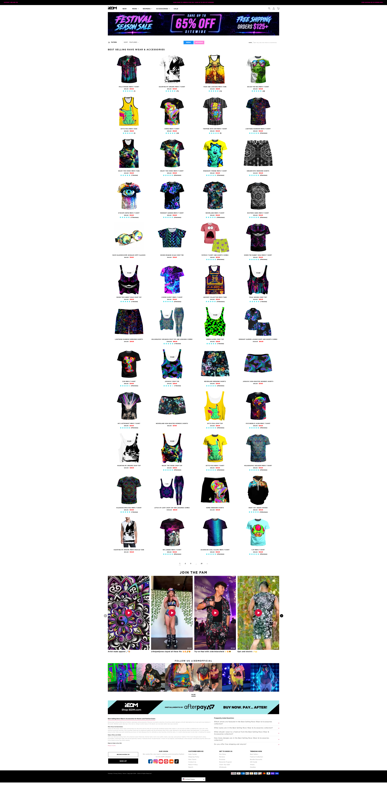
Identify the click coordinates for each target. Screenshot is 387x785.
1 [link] (179, 563)
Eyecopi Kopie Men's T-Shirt (128, 213)
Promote (222, 759)
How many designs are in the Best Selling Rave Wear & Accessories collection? (241, 739)
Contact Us (192, 762)
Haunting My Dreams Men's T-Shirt (172, 86)
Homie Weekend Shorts (215, 507)
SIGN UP (123, 761)
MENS (188, 42)
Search (190, 767)
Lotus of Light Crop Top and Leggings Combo (172, 507)
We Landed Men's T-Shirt (172, 549)
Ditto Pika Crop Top (215, 423)
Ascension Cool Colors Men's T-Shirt (215, 549)
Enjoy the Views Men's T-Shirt (172, 171)
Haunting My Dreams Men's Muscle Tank (129, 549)
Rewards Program (225, 762)
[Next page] (207, 564)
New (125, 9)
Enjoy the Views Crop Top (172, 465)
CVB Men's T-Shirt (129, 381)
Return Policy (193, 764)
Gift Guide (253, 762)
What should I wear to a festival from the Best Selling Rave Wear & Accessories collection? (241, 733)
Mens (134, 9)
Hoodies (253, 767)
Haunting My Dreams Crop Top (129, 465)
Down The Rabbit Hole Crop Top (129, 297)
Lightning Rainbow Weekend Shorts (129, 339)
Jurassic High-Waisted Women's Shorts (258, 381)
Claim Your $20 (224, 764)
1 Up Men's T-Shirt (258, 549)
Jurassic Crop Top (172, 381)
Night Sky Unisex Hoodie (258, 507)
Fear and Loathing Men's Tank (215, 86)
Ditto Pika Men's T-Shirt (215, 465)
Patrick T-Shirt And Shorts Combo (215, 255)
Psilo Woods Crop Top (258, 297)
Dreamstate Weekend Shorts (258, 171)
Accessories (162, 9)
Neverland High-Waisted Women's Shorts (172, 423)
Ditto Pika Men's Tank (129, 128)
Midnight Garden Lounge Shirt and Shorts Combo (258, 339)
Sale (176, 9)
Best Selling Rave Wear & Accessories (265, 42)
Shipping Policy (193, 756)
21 (201, 563)
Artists (252, 764)
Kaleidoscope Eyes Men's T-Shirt (129, 507)
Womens (147, 9)
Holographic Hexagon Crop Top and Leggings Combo (171, 339)
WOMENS (199, 42)
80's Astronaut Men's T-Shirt (129, 423)
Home (250, 42)
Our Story (222, 754)
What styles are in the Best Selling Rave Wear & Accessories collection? (243, 728)
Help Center (192, 754)
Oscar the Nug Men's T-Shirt (258, 86)
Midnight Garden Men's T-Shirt (172, 213)
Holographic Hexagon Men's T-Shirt (258, 465)
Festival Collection (256, 756)
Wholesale (222, 767)
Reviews (222, 756)
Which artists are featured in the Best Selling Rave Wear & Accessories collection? (243, 723)
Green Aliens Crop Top (215, 339)
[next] (281, 615)
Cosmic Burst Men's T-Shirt (172, 297)
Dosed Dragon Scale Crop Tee (172, 255)
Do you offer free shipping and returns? (230, 744)
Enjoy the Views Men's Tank (129, 171)
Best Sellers (254, 754)
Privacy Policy (118, 773)
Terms (124, 773)
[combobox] (193, 779)
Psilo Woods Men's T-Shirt (129, 86)
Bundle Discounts (256, 759)
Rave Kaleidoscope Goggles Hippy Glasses (128, 255)
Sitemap (110, 773)
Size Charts (192, 759)
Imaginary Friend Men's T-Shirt (215, 171)
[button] (269, 8)
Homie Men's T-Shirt (171, 128)
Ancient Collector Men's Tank (215, 297)
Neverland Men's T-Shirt (215, 213)
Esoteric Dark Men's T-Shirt (258, 213)
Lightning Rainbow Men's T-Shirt (258, 128)
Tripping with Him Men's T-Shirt (215, 128)
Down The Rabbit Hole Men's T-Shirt (258, 255)
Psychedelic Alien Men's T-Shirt (258, 423)
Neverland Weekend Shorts (215, 381)
